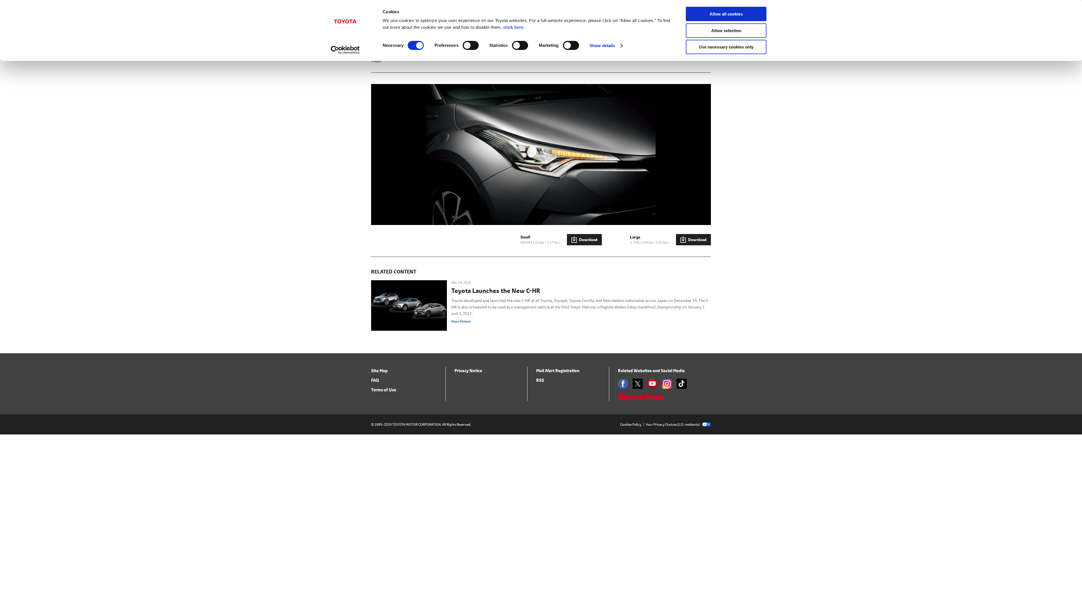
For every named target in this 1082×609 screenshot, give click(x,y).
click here (513, 27)
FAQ (375, 380)
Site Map (379, 371)
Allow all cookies (726, 14)
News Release (461, 321)
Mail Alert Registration (558, 371)
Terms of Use (383, 390)
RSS (540, 380)
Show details (602, 45)
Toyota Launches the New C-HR (495, 291)
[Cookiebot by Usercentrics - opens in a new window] (345, 50)
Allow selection (726, 30)
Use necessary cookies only (726, 47)
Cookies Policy (630, 424)
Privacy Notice (468, 371)
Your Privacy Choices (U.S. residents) (673, 424)
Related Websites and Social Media (651, 371)
